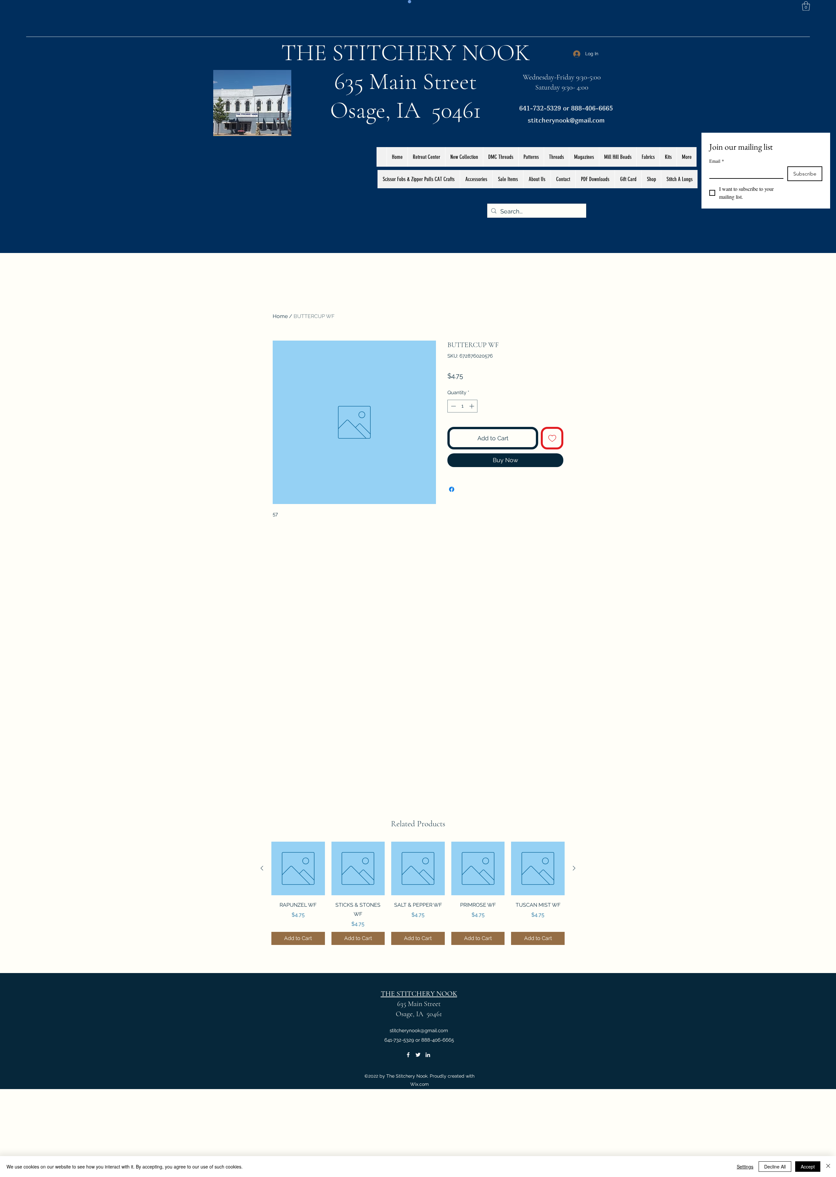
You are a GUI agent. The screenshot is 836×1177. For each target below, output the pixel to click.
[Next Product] (574, 868)
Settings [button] (745, 1166)
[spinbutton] (462, 406)
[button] (806, 6)
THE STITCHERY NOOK (405, 52)
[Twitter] (418, 1054)
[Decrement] (452, 406)
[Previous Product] (262, 868)
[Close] (828, 1166)
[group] (418, 893)
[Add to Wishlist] (552, 438)
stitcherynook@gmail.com (566, 120)
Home (280, 316)
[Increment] (472, 406)
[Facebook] (408, 1054)
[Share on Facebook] (452, 489)
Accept (808, 1166)
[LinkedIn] (428, 1054)
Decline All (775, 1166)
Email (716, 161)
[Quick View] (298, 868)
